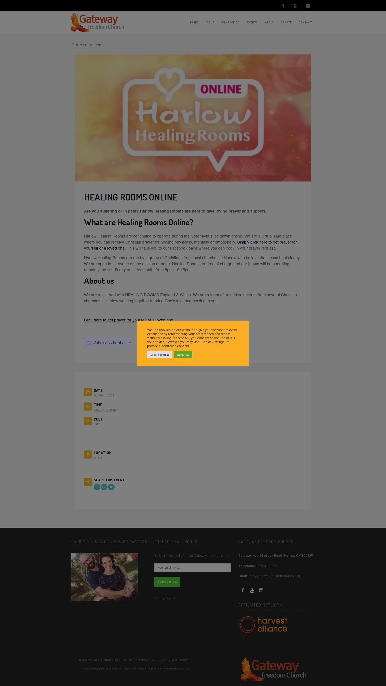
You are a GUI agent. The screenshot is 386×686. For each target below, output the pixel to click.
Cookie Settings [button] (159, 354)
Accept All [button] (183, 354)
